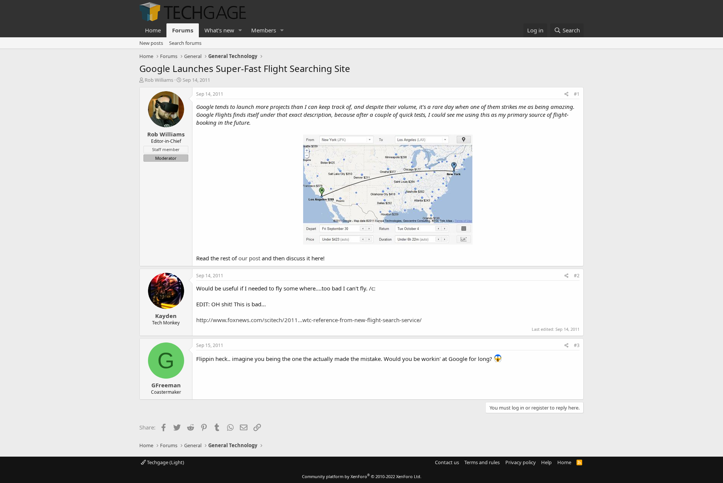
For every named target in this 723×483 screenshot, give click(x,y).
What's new (219, 30)
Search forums (185, 43)
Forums (182, 30)
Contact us (447, 462)
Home (153, 30)
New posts (151, 43)
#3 (577, 345)
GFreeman (166, 385)
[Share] (566, 94)
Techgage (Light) (165, 462)
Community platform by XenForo (361, 476)
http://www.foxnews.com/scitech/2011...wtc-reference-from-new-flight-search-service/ (309, 320)
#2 (577, 275)
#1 (577, 94)
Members (263, 30)
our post (249, 258)
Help (546, 462)
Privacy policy (520, 462)
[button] (240, 30)
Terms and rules (482, 462)
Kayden (166, 315)
